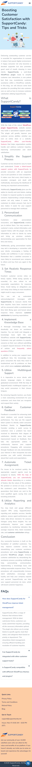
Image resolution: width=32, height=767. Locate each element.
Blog (3, 709)
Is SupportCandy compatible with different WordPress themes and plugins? (15, 671)
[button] (29, 3)
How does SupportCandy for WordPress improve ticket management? (13, 603)
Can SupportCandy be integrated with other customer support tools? (14, 656)
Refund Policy (7, 705)
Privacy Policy (6, 699)
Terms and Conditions (9, 702)
